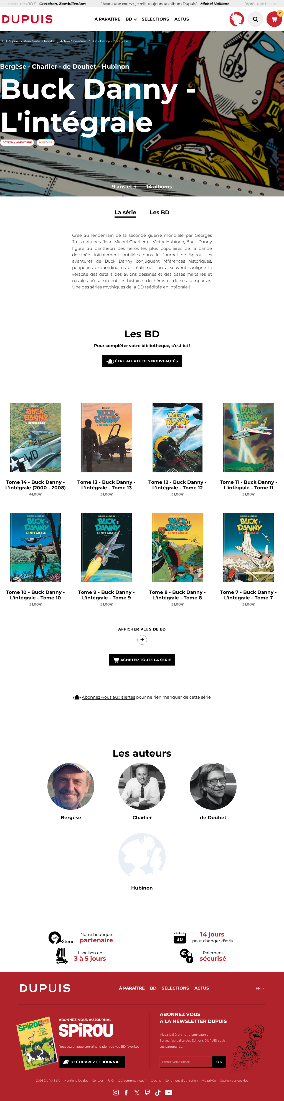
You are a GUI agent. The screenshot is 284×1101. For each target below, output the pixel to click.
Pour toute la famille (39, 41)
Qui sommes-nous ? (132, 1080)
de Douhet (79, 66)
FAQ (110, 1080)
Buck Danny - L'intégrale (110, 41)
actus (181, 19)
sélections (155, 19)
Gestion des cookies (234, 1080)
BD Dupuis (10, 41)
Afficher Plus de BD (142, 629)
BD (129, 19)
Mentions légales (76, 1080)
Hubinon (115, 66)
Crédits (156, 1080)
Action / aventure (73, 41)
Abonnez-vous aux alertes (108, 697)
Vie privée (209, 1080)
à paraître (107, 19)
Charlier (44, 66)
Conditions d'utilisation (181, 1080)
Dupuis (28, 19)
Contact (97, 1080)
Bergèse (13, 66)
